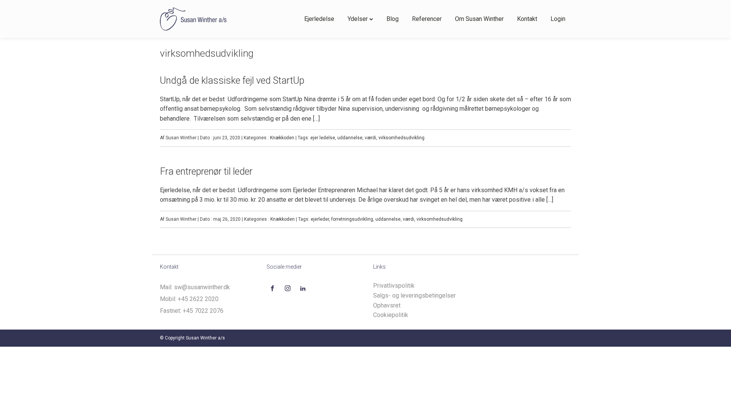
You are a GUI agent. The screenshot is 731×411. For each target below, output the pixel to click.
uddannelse (349, 137)
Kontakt (527, 18)
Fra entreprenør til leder (206, 171)
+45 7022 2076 (203, 310)
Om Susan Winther (479, 18)
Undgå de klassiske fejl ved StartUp (232, 80)
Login (558, 18)
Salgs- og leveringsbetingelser (414, 295)
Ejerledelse (319, 18)
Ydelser (358, 18)
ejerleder (320, 219)
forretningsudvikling (352, 219)
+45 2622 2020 (198, 299)
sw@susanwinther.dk (202, 287)
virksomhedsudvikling (401, 137)
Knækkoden (282, 137)
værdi (370, 137)
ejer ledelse (322, 137)
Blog (392, 18)
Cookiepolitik (390, 315)
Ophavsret (387, 305)
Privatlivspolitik (394, 285)
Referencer (427, 18)
